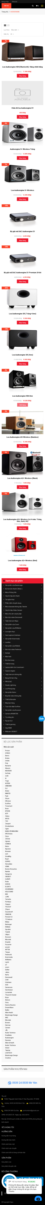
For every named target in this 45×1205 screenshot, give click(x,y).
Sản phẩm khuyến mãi (9, 1166)
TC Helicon (8, 919)
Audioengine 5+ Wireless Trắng (22, 149)
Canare (7, 1027)
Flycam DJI (8, 721)
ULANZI (7, 879)
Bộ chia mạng (9, 660)
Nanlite (7, 871)
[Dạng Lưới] (5, 25)
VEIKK (7, 866)
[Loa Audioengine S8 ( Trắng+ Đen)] (22, 299)
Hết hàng (22, 405)
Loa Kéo (7, 642)
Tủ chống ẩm (9, 717)
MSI (6, 894)
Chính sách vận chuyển (9, 1148)
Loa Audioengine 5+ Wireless (22, 190)
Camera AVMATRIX (11, 714)
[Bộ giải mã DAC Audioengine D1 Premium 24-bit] (22, 257)
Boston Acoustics (11, 869)
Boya (7, 997)
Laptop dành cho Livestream (14, 667)
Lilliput (7, 934)
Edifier (7, 970)
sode (6, 776)
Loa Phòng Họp (10, 689)
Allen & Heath (9, 1043)
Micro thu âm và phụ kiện (13, 614)
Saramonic (8, 987)
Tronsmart (8, 806)
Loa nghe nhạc (10, 631)
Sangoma (8, 874)
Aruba (7, 758)
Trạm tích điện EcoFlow (12, 706)
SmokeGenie (9, 826)
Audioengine (9, 1038)
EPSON (7, 811)
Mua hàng (22, 76)
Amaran (8, 851)
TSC (6, 821)
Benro (7, 755)
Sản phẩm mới (6, 1162)
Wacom (7, 768)
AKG (6, 1017)
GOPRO (7, 861)
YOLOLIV (8, 907)
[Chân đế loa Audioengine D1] (22, 93)
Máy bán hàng (10, 703)
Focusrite (8, 944)
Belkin (7, 1010)
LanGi (7, 962)
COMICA (8, 844)
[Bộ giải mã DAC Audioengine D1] (22, 216)
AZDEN (7, 783)
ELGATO (8, 886)
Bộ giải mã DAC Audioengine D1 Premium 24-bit (22, 273)
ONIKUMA (8, 786)
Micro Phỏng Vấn (10, 592)
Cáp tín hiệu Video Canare (13, 610)
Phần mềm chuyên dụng (13, 603)
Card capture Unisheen (12, 635)
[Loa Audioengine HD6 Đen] (22, 381)
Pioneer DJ (8, 917)
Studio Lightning (10, 685)
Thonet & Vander (10, 995)
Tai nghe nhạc (9, 599)
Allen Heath (9, 1012)
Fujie (6, 796)
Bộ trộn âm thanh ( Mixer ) (13, 589)
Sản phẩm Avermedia (12, 639)
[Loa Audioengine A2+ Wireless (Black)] (22, 463)
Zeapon (7, 904)
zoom (7, 967)
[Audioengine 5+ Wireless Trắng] (22, 134)
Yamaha (8, 899)
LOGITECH (8, 1053)
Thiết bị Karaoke (10, 699)
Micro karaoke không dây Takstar (16, 606)
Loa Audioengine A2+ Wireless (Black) (22, 478)
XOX (6, 985)
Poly (6, 763)
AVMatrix (8, 959)
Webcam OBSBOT (11, 731)
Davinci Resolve (10, 1005)
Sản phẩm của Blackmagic (14, 585)
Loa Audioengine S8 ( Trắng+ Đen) (22, 314)
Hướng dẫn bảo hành (8, 1140)
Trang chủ (5, 12)
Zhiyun (7, 909)
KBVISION (8, 771)
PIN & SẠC (8, 681)
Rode (7, 881)
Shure (7, 798)
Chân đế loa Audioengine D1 (23, 108)
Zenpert (8, 823)
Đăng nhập (6, 1)
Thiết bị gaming (10, 724)
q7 (6, 965)
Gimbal (7, 653)
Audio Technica (10, 1033)
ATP (6, 813)
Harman (8, 1025)
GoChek (7, 773)
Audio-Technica (10, 1045)
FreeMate (8, 1035)
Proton (7, 750)
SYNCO (7, 753)
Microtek (8, 939)
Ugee (7, 829)
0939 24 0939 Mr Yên (24, 1082)
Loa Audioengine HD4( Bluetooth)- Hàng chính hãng (22, 67)
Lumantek (8, 992)
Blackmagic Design (11, 1015)
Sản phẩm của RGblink (12, 646)
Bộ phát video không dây (13, 696)
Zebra (7, 816)
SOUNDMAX (9, 889)
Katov (7, 846)
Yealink (7, 932)
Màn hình (8, 656)
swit (6, 854)
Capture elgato (10, 671)
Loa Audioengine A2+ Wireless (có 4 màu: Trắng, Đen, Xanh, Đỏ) (22, 520)
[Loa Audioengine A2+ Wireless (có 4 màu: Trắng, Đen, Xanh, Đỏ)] (22, 504)
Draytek (7, 942)
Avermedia (9, 957)
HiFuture (8, 801)
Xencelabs (8, 864)
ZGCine (7, 839)
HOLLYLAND (9, 891)
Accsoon (8, 937)
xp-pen (7, 947)
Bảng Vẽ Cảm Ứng (11, 678)
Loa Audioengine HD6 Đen (22, 396)
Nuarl (7, 859)
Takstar (7, 1050)
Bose (7, 808)
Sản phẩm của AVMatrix (13, 628)
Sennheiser (9, 990)
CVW (6, 980)
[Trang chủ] (6, 5)
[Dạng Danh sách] (8, 25)
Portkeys (8, 902)
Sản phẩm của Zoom (12, 624)
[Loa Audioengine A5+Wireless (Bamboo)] (22, 422)
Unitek (7, 761)
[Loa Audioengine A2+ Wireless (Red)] (22, 545)
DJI (6, 788)
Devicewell (8, 977)
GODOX (7, 884)
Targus (7, 952)
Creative (8, 1058)
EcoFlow (8, 803)
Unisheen (8, 982)
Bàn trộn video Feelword (13, 649)
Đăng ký (14, 1)
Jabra (7, 972)
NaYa (7, 975)
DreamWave (9, 1007)
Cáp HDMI (8, 728)
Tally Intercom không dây (13, 674)
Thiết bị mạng (9, 664)
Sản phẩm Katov (10, 692)
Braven (7, 1022)
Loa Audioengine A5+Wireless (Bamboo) (22, 437)
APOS (7, 818)
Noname (8, 766)
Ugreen (7, 841)
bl (5, 778)
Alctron (7, 1000)
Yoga (7, 781)
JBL (6, 1030)
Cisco (7, 836)
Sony (7, 1002)
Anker (7, 791)
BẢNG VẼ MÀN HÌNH (11, 831)
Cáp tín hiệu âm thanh (12, 596)
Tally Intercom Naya (11, 621)
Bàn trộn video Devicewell (13, 617)
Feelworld (8, 954)
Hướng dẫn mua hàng (9, 1136)
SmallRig (8, 856)
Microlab (8, 1020)
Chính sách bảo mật (8, 1144)
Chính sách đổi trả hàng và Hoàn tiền (13, 1152)
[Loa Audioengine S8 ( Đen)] (22, 340)
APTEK (7, 949)
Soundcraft (9, 912)
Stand (7, 1048)
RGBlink (7, 927)
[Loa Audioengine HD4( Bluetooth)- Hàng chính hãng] (22, 52)
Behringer (8, 924)
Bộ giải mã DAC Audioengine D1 (22, 231)
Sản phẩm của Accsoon (13, 710)
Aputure (8, 849)
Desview (8, 1040)
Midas (7, 922)
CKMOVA (8, 914)
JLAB (7, 897)
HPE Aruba (8, 834)
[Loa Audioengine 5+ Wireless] (22, 175)
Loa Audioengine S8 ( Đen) (22, 355)
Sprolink (8, 929)
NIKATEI (7, 793)
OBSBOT (8, 876)
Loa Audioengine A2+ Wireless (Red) (22, 561)
